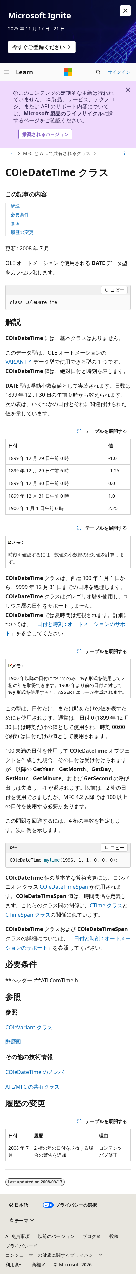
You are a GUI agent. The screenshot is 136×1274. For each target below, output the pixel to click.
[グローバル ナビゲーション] (6, 72)
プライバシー (19, 1246)
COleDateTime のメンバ (34, 1072)
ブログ (89, 1236)
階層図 (13, 1041)
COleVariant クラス (28, 1027)
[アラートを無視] (125, 10)
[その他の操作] (125, 153)
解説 (15, 206)
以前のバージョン (56, 1236)
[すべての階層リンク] (11, 153)
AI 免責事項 (17, 1236)
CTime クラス (106, 905)
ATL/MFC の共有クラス (32, 1086)
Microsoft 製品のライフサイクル (63, 113)
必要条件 (20, 214)
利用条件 (14, 1264)
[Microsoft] (68, 72)
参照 (15, 223)
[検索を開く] (98, 72)
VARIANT (16, 361)
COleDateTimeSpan (64, 886)
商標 (36, 1264)
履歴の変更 (22, 232)
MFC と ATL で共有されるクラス (56, 153)
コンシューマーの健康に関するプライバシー (51, 1255)
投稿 (114, 1236)
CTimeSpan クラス (28, 914)
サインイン (119, 72)
